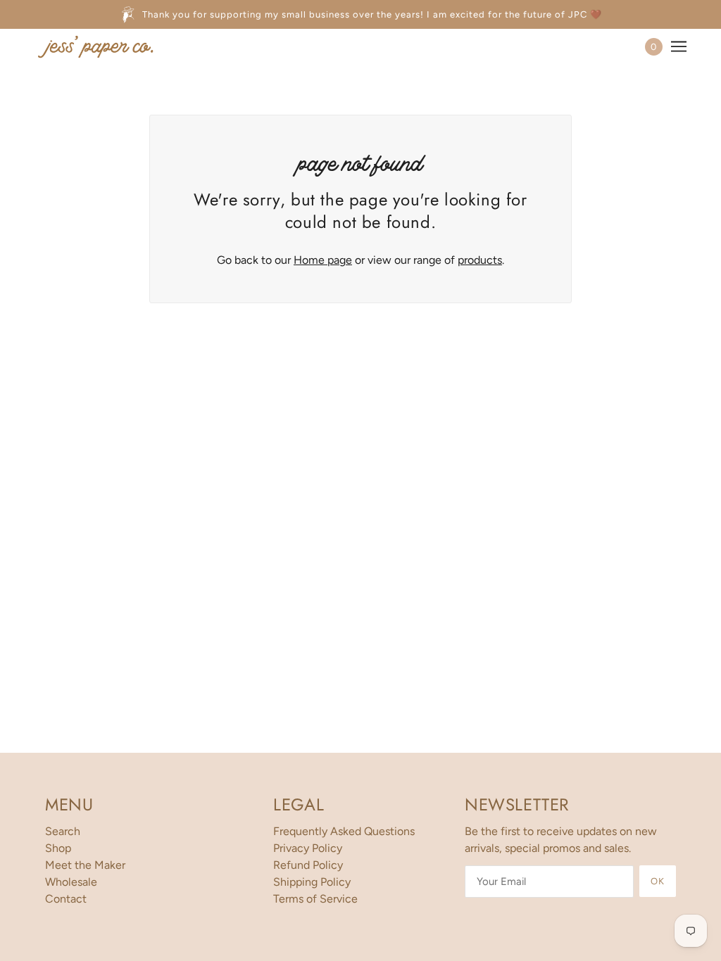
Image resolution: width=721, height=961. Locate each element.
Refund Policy (308, 865)
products (480, 260)
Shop (58, 848)
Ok (658, 881)
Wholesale (71, 882)
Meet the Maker (85, 865)
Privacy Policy (307, 848)
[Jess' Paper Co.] (95, 46)
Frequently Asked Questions (344, 831)
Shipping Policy (312, 882)
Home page (323, 260)
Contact (66, 898)
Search (62, 831)
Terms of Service (315, 898)
